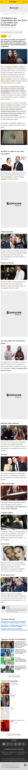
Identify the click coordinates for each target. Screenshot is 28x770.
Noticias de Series (17, 13)
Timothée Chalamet (11, 66)
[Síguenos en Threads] (24, 744)
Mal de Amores (14, 683)
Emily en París (5, 81)
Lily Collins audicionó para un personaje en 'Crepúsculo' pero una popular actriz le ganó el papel (14, 629)
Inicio (2, 13)
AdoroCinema (6, 754)
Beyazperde (21, 752)
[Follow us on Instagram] (16, 744)
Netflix (13, 81)
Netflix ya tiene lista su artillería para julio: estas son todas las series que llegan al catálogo (20, 651)
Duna (4, 72)
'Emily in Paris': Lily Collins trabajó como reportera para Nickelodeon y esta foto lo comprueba (13, 626)
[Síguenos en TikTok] (20, 744)
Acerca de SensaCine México (8, 758)
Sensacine (19, 754)
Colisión (12, 695)
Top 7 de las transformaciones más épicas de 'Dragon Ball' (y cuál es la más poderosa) (20, 659)
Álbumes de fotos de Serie (14, 676)
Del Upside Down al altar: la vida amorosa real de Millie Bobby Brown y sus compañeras (20, 667)
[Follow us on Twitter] (12, 744)
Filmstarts (11, 752)
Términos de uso (4, 760)
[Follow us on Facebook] (8, 744)
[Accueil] (12, 2)
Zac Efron (9, 79)
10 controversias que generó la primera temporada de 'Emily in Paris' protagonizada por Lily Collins (13, 622)
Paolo (12, 707)
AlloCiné (3, 752)
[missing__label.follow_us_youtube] (4, 744)
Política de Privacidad (13, 760)
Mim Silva (8, 606)
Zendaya (21, 66)
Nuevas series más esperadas (14, 734)
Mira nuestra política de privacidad (12, 767)
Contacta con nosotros (20, 758)
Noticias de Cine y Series (8, 13)
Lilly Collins (8, 177)
